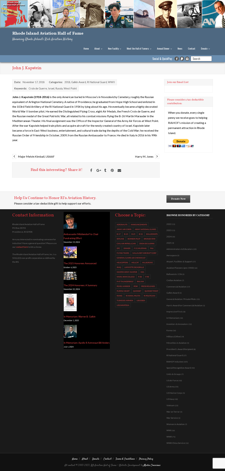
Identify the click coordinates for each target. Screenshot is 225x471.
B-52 (141, 234)
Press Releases (148, 286)
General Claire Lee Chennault (131, 258)
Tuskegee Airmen (125, 300)
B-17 (119, 234)
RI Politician (149, 296)
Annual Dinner (163, 48)
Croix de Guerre (38, 88)
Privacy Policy (146, 459)
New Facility (113, 48)
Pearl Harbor (123, 286)
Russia (59, 88)
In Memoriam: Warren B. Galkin (79, 316)
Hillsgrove (147, 262)
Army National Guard (145, 229)
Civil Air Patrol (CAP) (126, 243)
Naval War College (126, 277)
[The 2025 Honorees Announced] (70, 252)
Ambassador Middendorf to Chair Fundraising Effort (81, 236)
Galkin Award (78, 82)
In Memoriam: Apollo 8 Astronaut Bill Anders (87, 342)
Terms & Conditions (125, 459)
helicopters (122, 262)
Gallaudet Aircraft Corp (144, 253)
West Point (70, 88)
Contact (191, 48)
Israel (51, 88)
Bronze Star (149, 239)
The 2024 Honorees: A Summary (80, 285)
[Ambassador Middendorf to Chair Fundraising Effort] (70, 221)
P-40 (147, 277)
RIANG (119, 296)
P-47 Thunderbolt (125, 281)
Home (86, 48)
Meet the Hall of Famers (138, 48)
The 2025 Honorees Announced (80, 263)
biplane (120, 239)
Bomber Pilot (134, 239)
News (180, 48)
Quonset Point (151, 291)
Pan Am (140, 281)
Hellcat (135, 262)
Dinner (127, 248)
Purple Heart (123, 291)
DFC (118, 248)
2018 (67, 82)
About (97, 48)
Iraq (119, 267)
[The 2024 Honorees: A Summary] (70, 276)
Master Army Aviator (127, 272)
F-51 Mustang (140, 248)
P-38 (140, 277)
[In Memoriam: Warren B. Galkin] (70, 303)
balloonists (152, 234)
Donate (204, 48)
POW (136, 286)
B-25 (133, 234)
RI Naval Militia (133, 296)
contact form (22, 247)
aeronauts (122, 224)
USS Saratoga (123, 305)
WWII (111, 82)
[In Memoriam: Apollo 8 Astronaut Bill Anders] (70, 332)
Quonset (137, 291)
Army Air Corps (124, 229)
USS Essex (141, 300)
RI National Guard (97, 82)
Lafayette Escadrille (134, 267)
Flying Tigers (123, 253)
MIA (142, 272)
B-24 (126, 234)
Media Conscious (152, 465)
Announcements (139, 224)
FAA (151, 248)
